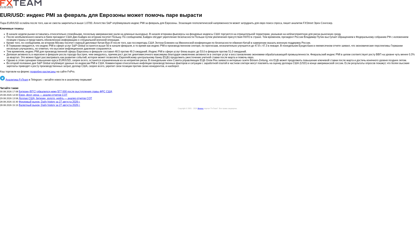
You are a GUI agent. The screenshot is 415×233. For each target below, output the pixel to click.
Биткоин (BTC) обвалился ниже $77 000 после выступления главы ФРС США (65, 91)
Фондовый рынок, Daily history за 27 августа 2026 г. (49, 101)
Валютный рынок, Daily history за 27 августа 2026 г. (49, 105)
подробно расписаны (43, 71)
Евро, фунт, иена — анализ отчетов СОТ (43, 95)
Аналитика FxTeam (17, 79)
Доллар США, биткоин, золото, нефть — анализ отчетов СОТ (55, 98)
